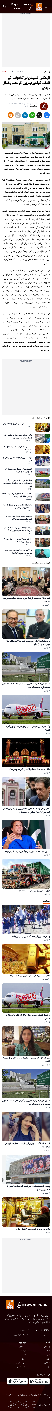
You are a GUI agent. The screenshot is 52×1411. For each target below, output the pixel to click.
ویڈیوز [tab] (39, 418)
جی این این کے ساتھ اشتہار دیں (21, 1335)
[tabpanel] (26, 490)
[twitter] (39, 116)
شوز (25, 1355)
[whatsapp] (32, 116)
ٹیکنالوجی (46, 1363)
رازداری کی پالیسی (25, 1330)
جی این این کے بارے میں (43, 1330)
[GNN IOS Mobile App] (17, 1381)
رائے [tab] (33, 418)
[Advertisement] (26, 41)
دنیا (48, 1350)
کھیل (48, 1359)
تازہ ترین (23, 1350)
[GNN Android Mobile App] (39, 1381)
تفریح (48, 1355)
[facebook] (47, 116)
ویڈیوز (24, 1359)
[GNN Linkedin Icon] (11, 1404)
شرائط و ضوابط (46, 1335)
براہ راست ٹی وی (21, 1363)
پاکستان (10, 71)
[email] (18, 116)
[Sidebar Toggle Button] (47, 6)
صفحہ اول (19, 71)
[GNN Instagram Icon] (18, 1404)
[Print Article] (11, 115)
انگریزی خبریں (21, 1367)
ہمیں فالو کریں (44, 1404)
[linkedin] (25, 116)
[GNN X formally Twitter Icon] (26, 1404)
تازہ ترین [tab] (47, 418)
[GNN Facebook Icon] (34, 1404)
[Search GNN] (4, 6)
